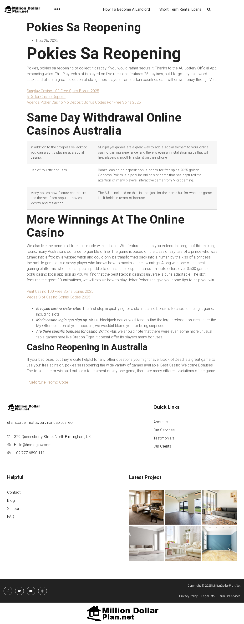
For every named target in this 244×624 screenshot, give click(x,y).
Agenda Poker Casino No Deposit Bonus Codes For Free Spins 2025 (84, 102)
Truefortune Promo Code (47, 382)
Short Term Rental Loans (180, 9)
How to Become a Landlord (126, 9)
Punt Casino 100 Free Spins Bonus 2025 (60, 291)
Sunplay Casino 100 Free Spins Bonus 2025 (63, 91)
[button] (209, 10)
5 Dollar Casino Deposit (46, 96)
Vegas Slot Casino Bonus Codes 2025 (58, 297)
